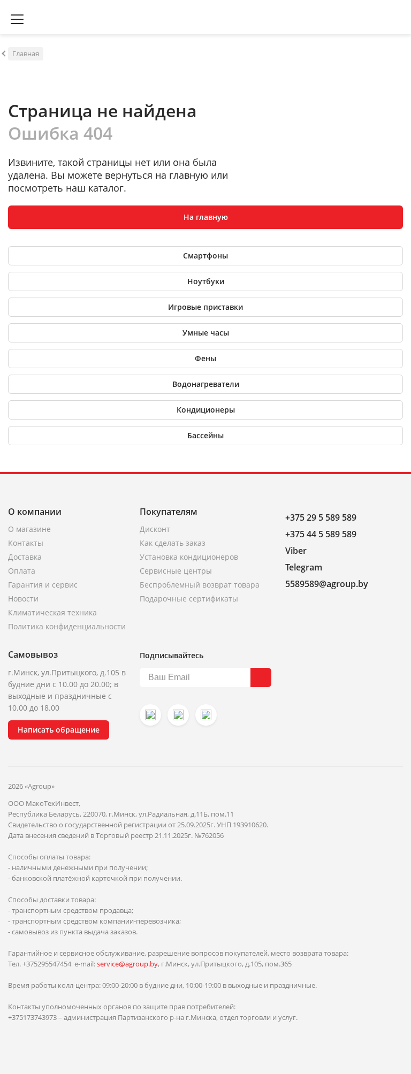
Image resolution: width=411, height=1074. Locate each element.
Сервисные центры (176, 571)
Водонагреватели (205, 384)
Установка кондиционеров (189, 557)
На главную (206, 217)
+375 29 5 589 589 (320, 517)
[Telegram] (206, 715)
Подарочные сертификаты (189, 598)
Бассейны (205, 435)
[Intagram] (150, 715)
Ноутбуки (205, 281)
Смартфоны (205, 255)
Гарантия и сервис (43, 585)
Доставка (25, 557)
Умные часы (205, 332)
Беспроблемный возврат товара (200, 585)
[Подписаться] (260, 677)
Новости (23, 598)
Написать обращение (59, 730)
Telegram (303, 567)
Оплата (21, 571)
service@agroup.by (127, 964)
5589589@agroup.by (326, 584)
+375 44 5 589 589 (320, 534)
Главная (25, 53)
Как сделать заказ (173, 543)
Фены (205, 358)
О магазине (29, 529)
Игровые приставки (205, 307)
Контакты (25, 543)
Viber (296, 551)
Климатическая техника (52, 612)
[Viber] (178, 715)
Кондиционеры (206, 410)
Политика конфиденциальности (67, 626)
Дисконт (155, 529)
